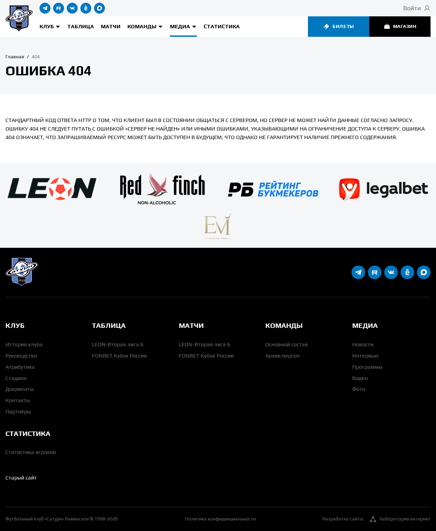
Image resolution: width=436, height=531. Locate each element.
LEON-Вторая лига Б (117, 344)
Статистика (222, 26)
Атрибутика (20, 367)
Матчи (111, 26)
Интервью (365, 355)
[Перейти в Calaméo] (85, 8)
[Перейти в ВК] (72, 8)
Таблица (80, 26)
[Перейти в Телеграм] (45, 8)
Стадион (16, 378)
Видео (360, 378)
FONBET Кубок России (119, 355)
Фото (358, 389)
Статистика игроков (30, 452)
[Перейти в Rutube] (58, 8)
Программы (367, 367)
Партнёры (18, 411)
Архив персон (282, 355)
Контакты (17, 400)
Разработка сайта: (377, 518)
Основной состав (286, 344)
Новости (362, 344)
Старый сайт (21, 477)
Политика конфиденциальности (220, 518)
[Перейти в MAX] (99, 8)
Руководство (21, 355)
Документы (19, 389)
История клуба (24, 344)
